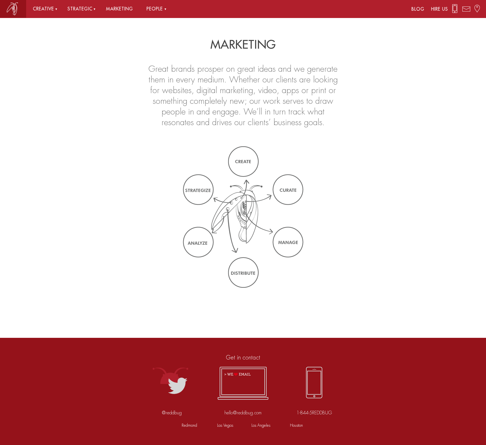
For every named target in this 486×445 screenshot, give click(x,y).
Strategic (80, 9)
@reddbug (172, 412)
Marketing (119, 9)
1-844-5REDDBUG (314, 412)
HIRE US (439, 9)
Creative (43, 9)
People (155, 9)
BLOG (420, 9)
